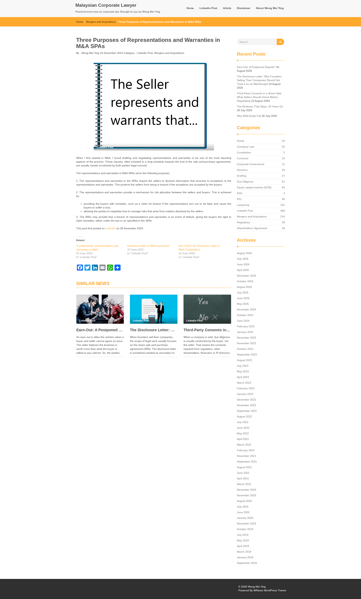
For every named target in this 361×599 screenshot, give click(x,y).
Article (227, 8)
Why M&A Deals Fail (249, 115)
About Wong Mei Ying (270, 8)
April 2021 (243, 478)
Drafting (241, 175)
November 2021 (246, 455)
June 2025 (243, 298)
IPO (239, 199)
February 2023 (246, 388)
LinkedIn (110, 228)
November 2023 (246, 343)
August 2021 (244, 467)
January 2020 (245, 517)
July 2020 (242, 506)
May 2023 (243, 371)
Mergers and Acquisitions (101, 21)
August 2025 (244, 286)
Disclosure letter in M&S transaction (148, 245)
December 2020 (246, 489)
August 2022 (244, 416)
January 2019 (245, 557)
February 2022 (246, 450)
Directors (242, 169)
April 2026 (243, 270)
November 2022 (246, 405)
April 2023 (243, 377)
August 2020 (244, 500)
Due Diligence (245, 181)
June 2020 (243, 512)
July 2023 (242, 365)
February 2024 (246, 326)
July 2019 (242, 534)
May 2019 (243, 540)
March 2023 (244, 382)
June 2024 (243, 320)
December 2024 (246, 309)
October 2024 (245, 315)
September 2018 (247, 562)
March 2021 (244, 484)
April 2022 (243, 439)
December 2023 (246, 337)
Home (190, 8)
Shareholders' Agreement (252, 228)
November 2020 (246, 495)
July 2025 (242, 292)
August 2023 (244, 360)
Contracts (242, 158)
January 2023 (245, 393)
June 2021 (243, 472)
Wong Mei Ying (90, 52)
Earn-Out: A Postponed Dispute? (100, 330)
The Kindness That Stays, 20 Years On (260, 106)
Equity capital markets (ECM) (254, 187)
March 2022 (244, 444)
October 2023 (245, 348)
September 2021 (247, 461)
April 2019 (243, 546)
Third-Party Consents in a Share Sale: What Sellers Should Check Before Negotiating (207, 330)
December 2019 (246, 523)
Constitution (244, 152)
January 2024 (245, 331)
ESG (239, 193)
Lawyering (243, 204)
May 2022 (243, 433)
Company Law (245, 146)
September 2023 (247, 354)
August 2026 (244, 253)
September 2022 (247, 410)
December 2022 (246, 399)
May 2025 (243, 303)
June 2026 (243, 264)
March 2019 (244, 551)
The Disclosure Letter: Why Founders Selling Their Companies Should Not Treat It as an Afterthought (153, 330)
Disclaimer (243, 8)
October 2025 (245, 281)
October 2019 (245, 529)
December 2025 (246, 275)
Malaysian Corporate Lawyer (105, 5)
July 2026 (242, 258)
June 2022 (243, 427)
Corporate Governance (250, 164)
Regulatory (243, 222)
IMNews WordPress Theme (269, 590)
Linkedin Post (208, 8)
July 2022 (242, 422)
